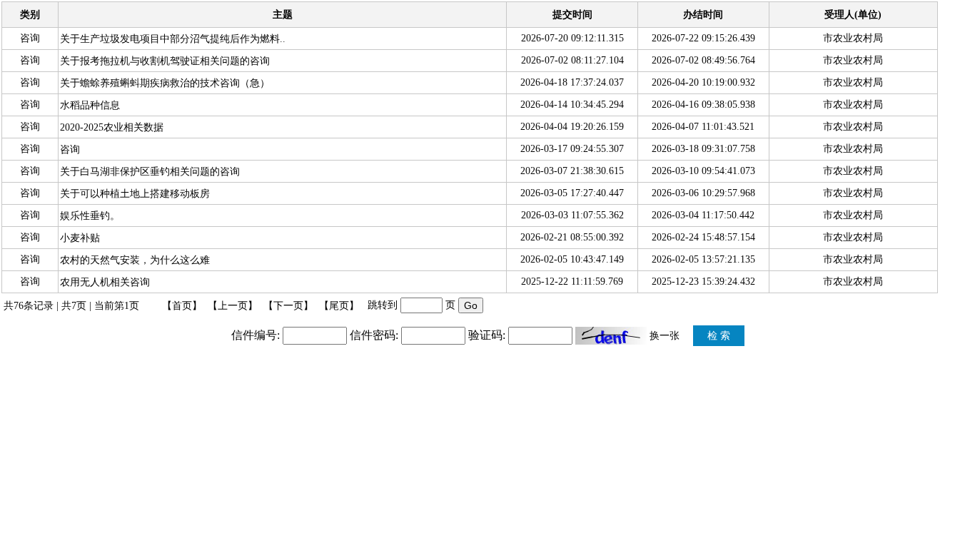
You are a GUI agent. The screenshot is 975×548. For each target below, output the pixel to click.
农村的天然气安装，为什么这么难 (135, 260)
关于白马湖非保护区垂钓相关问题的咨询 (150, 171)
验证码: (486, 335)
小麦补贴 (80, 238)
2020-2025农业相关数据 (111, 127)
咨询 (70, 149)
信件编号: (255, 335)
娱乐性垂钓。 (90, 215)
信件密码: (374, 335)
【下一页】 (288, 305)
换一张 (665, 335)
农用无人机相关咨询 (105, 282)
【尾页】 (339, 305)
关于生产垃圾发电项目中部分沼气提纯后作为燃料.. (173, 39)
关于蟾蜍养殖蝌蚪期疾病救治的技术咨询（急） (165, 83)
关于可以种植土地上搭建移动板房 (135, 193)
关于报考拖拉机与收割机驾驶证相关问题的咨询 (165, 61)
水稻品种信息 (90, 105)
